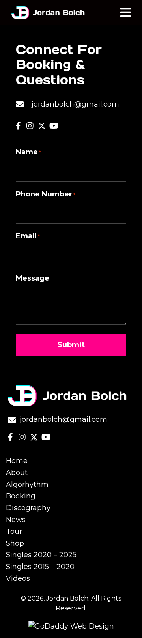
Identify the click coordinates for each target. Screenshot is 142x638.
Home (17, 461)
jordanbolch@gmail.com (75, 104)
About (17, 472)
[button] (18, 126)
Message (32, 278)
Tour (14, 531)
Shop (15, 543)
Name (28, 152)
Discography (28, 507)
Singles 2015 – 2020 (40, 566)
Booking (21, 496)
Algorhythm (27, 484)
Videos (18, 578)
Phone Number (45, 194)
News (16, 519)
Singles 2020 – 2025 (41, 554)
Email (28, 236)
